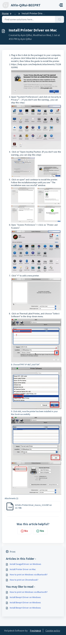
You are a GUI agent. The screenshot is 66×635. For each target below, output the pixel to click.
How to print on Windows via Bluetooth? (29, 574)
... (15, 13)
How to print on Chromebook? (24, 579)
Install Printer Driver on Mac (23, 569)
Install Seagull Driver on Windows (25, 564)
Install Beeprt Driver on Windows (25, 597)
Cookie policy (52, 630)
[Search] (59, 19)
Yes (42, 531)
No (26, 531)
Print (13, 551)
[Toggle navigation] (61, 5)
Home (5, 13)
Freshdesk (35, 630)
